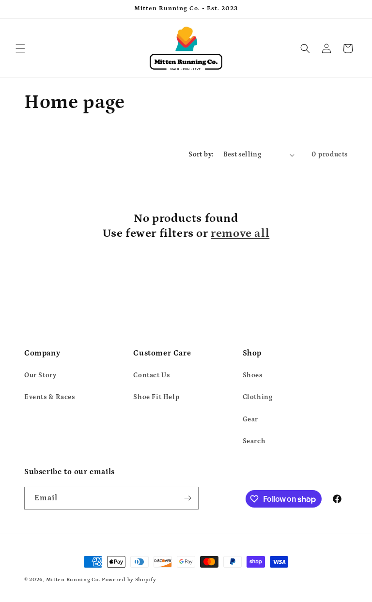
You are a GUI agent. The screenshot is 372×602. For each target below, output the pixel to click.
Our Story (40, 375)
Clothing (258, 397)
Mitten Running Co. (73, 580)
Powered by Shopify (129, 580)
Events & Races (49, 397)
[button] (20, 48)
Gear (250, 419)
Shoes (253, 375)
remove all (240, 233)
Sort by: (200, 154)
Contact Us (151, 375)
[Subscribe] (187, 498)
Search (254, 441)
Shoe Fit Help (156, 397)
